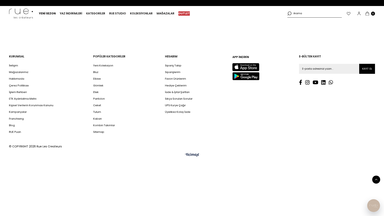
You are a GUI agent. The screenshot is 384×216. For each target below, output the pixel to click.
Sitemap (98, 132)
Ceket (97, 105)
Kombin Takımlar (104, 125)
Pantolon (99, 99)
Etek (96, 92)
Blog (12, 125)
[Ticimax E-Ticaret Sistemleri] (192, 155)
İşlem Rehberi (18, 92)
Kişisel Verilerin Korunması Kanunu (31, 105)
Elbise (97, 79)
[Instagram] (307, 82)
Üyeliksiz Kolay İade (177, 112)
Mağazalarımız (18, 72)
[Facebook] (300, 82)
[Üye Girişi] (359, 13)
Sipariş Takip (173, 65)
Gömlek (98, 85)
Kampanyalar (18, 112)
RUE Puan (15, 132)
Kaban (97, 119)
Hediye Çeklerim (176, 85)
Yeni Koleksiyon (103, 65)
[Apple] (245, 67)
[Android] (245, 76)
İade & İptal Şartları (177, 92)
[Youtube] (315, 82)
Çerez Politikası (19, 85)
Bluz (95, 72)
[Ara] (289, 13)
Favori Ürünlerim (175, 79)
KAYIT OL (367, 68)
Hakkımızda (16, 79)
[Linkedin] (323, 82)
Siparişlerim (172, 72)
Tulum (97, 112)
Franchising (16, 119)
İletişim (13, 65)
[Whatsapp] (331, 82)
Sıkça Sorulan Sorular (179, 99)
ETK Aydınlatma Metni (22, 99)
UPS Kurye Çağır (175, 105)
